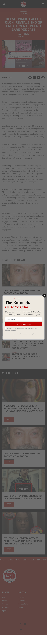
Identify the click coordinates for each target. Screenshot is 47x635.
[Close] (44, 296)
